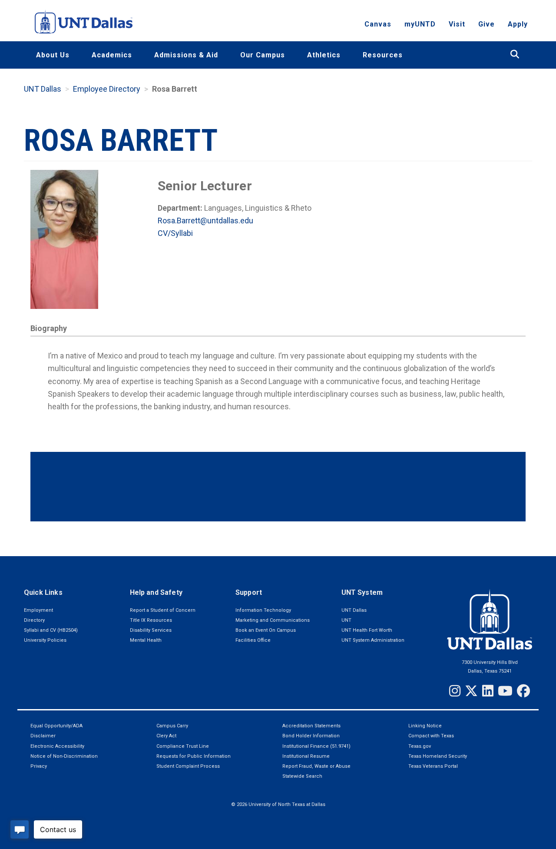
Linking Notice (425, 726)
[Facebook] (523, 690)
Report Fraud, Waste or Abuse (316, 766)
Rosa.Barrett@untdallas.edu (205, 220)
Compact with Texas (431, 736)
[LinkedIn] (487, 690)
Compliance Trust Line (182, 746)
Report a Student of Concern (162, 610)
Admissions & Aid (186, 55)
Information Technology (263, 610)
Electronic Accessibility (57, 746)
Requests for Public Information (193, 756)
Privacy (38, 766)
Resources (383, 55)
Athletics (324, 55)
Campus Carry (172, 726)
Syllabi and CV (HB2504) (51, 630)
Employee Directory (106, 88)
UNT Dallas (42, 88)
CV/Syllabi (175, 233)
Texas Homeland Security (437, 756)
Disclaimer (43, 736)
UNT (346, 620)
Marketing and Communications (272, 620)
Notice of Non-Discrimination (64, 756)
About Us (53, 55)
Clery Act (166, 736)
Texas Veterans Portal (433, 766)
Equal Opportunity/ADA (56, 726)
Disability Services (151, 630)
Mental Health (146, 640)
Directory (34, 620)
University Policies (45, 640)
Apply (518, 24)
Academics (112, 55)
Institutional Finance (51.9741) (316, 746)
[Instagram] (454, 690)
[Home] (84, 21)
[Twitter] (471, 690)
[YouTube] (505, 690)
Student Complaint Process (188, 766)
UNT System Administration (372, 640)
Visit (457, 24)
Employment (38, 610)
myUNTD (420, 24)
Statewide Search (302, 776)
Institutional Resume (306, 756)
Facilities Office (253, 640)
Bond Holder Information (311, 736)
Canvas (377, 24)
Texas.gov (419, 746)
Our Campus (262, 55)
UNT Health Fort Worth (366, 630)
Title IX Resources (151, 620)
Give (486, 24)
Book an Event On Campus (265, 630)
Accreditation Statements (311, 726)
